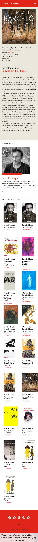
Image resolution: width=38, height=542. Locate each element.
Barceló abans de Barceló (9, 432)
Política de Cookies (20, 530)
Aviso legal (20, 524)
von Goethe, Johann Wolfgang (26, 263)
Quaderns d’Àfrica (7, 500)
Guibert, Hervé (9, 363)
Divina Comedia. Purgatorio (9, 332)
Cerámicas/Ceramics (27, 432)
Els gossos (7, 365)
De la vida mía (27, 227)
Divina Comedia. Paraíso (28, 298)
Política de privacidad (20, 527)
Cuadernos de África (27, 466)
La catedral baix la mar (9, 466)
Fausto (24, 267)
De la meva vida (9, 227)
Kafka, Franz (8, 261)
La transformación (9, 264)
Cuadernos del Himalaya (27, 364)
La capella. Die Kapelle (27, 398)
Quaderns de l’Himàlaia (8, 398)
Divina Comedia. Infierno (28, 332)
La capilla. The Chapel (14, 70)
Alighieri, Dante (27, 293)
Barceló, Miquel (10, 67)
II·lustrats (8, 229)
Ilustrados (11, 52)
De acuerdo (19, 540)
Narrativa (7, 367)
